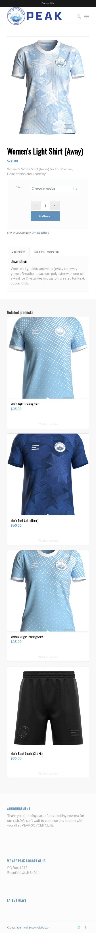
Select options (49, 424)
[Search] (76, 16)
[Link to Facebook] (85, 927)
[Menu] (86, 16)
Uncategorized (40, 232)
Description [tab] (18, 251)
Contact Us (48, 3)
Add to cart (45, 216)
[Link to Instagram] (78, 927)
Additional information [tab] (46, 251)
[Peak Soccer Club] (39, 16)
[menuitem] (76, 16)
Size (19, 187)
